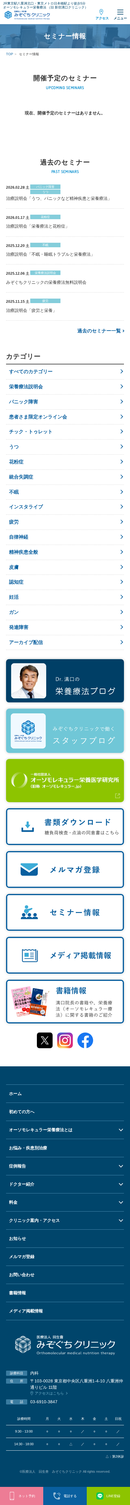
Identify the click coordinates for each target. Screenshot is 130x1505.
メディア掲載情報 (26, 1310)
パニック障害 (23, 401)
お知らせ (17, 1238)
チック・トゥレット (31, 431)
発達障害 (18, 627)
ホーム (15, 1093)
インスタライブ (26, 506)
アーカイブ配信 (26, 642)
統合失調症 (21, 476)
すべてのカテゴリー (31, 371)
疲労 (14, 521)
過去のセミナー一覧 (99, 330)
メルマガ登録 (21, 1256)
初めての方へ (21, 1111)
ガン (14, 612)
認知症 (16, 581)
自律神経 (18, 537)
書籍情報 (17, 1292)
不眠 (14, 492)
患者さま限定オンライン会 (38, 416)
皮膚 (14, 567)
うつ (14, 446)
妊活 (14, 597)
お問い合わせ (21, 1274)
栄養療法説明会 (26, 386)
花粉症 (16, 461)
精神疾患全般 (23, 552)
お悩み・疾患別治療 (28, 1147)
